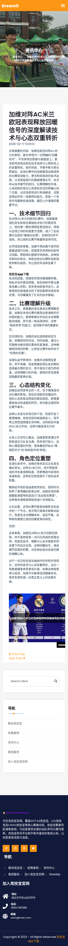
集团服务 (13, 752)
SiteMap (54, 874)
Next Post (16, 658)
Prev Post (18, 654)
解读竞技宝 (15, 723)
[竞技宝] (20, 813)
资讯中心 (13, 743)
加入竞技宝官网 (18, 762)
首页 (5, 56)
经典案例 (13, 733)
